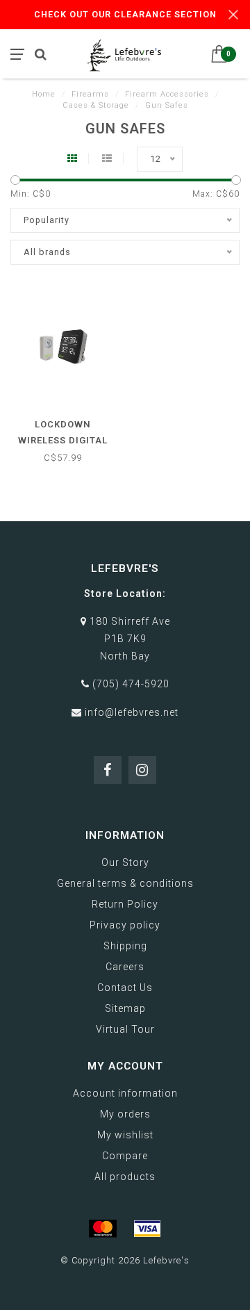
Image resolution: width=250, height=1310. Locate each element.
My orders (125, 1114)
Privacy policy (125, 925)
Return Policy (125, 904)
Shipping (125, 945)
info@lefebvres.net (131, 712)
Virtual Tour (125, 1029)
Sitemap (125, 1008)
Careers (125, 966)
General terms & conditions (125, 883)
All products (125, 1176)
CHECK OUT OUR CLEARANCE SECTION (125, 14)
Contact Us (125, 987)
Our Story (125, 862)
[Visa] (147, 1228)
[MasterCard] (102, 1228)
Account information (125, 1093)
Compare (125, 1155)
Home (44, 94)
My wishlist (125, 1134)
